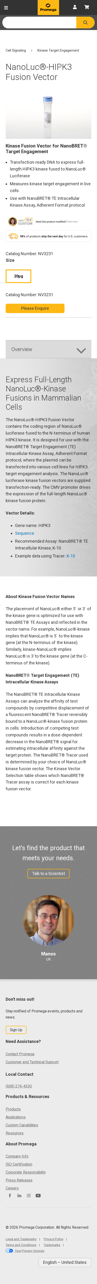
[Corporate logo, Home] (48, 7)
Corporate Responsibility (26, 1172)
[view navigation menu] (6, 7)
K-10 (71, 555)
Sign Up (16, 1030)
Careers (12, 1188)
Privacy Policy (53, 1239)
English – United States (65, 1262)
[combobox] (39, 22)
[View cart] (87, 7)
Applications (16, 1117)
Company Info (17, 1156)
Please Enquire (35, 308)
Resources (15, 1133)
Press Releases (19, 1180)
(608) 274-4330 (19, 1086)
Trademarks (52, 1245)
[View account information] (75, 7)
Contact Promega (20, 1054)
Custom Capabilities (22, 1125)
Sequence (24, 533)
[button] (85, 22)
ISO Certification (19, 1164)
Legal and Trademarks (21, 1239)
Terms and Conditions (21, 1245)
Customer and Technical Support (32, 1062)
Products (13, 1109)
